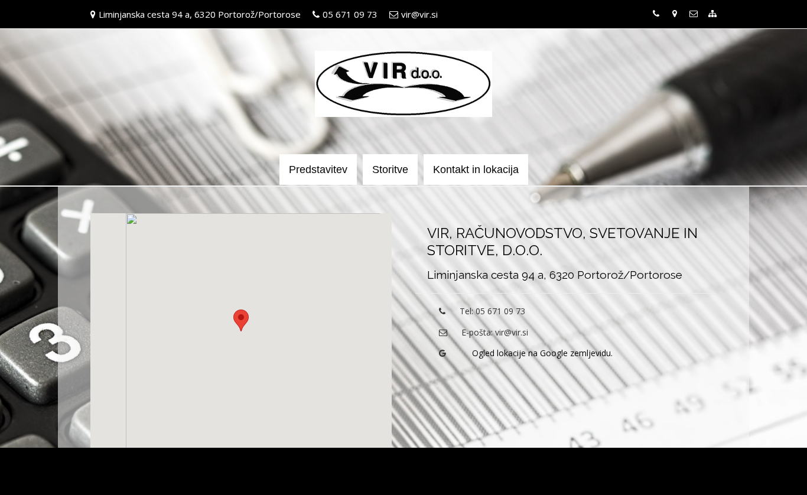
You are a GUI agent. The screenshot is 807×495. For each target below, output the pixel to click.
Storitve (390, 169)
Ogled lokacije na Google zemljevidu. (542, 353)
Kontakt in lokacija (476, 169)
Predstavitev (318, 169)
